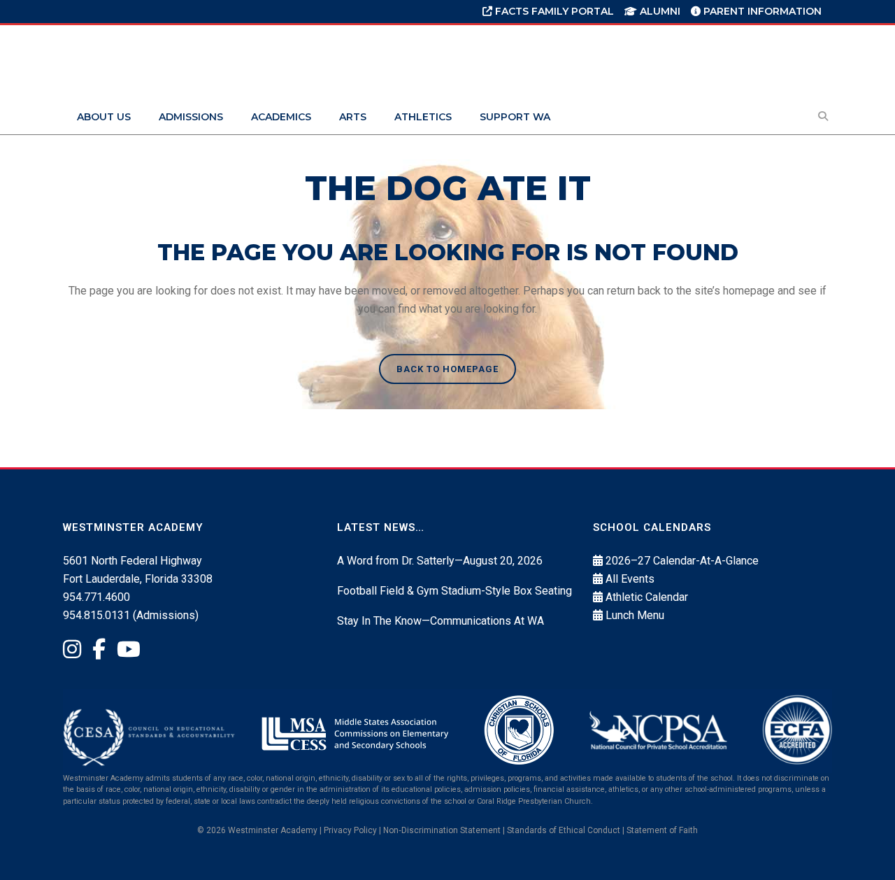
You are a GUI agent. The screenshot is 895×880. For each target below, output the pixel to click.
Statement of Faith (662, 830)
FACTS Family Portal (553, 11)
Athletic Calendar (647, 597)
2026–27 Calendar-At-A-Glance (682, 560)
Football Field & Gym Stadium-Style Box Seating (454, 590)
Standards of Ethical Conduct (563, 830)
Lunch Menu (635, 615)
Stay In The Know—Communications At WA (440, 620)
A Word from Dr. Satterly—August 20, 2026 (440, 560)
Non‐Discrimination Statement (442, 830)
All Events (630, 579)
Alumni (658, 11)
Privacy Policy (350, 830)
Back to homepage (447, 369)
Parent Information (761, 11)
